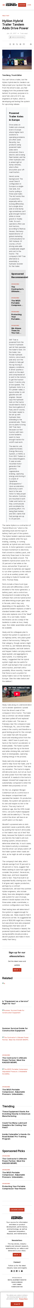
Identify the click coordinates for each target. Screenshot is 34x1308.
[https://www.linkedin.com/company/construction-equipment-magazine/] (17, 1271)
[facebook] (10, 44)
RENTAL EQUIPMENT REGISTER (17, 1280)
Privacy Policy (23, 1299)
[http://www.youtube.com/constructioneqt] (22, 1271)
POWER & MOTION (17, 1286)
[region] (17, 1300)
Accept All (17, 1304)
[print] (31, 44)
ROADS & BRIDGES (17, 1282)
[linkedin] (14, 44)
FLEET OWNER (17, 1284)
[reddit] (20, 44)
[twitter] (17, 44)
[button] (3, 5)
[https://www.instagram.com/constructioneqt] (14, 1271)
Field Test (5, 15)
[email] (24, 44)
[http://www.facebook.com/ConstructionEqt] (12, 1271)
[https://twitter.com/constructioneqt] (19, 1271)
